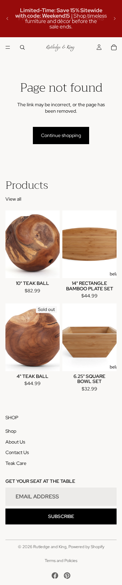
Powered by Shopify (86, 546)
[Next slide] (114, 18)
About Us (15, 442)
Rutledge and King (49, 546)
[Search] (22, 47)
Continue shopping (61, 135)
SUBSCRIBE (61, 516)
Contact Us (17, 452)
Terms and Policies (61, 560)
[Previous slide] (7, 18)
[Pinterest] (67, 575)
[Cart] (113, 47)
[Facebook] (55, 575)
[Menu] (8, 47)
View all (13, 199)
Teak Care (15, 463)
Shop (10, 431)
